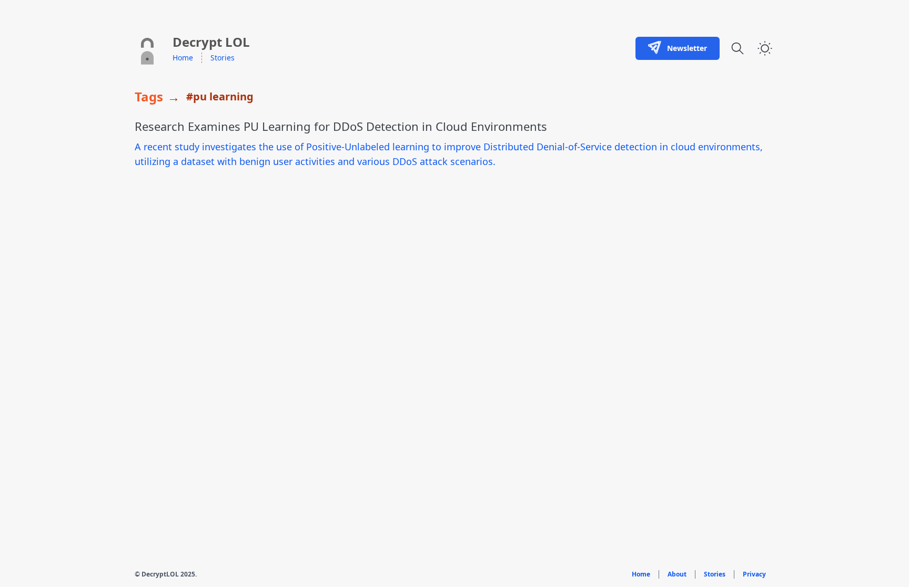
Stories (222, 58)
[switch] (764, 48)
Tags (149, 96)
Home (183, 58)
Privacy (754, 574)
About (677, 574)
